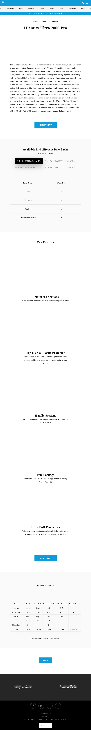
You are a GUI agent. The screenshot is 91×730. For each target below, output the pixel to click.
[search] (83, 2)
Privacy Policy (45, 716)
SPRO (18, 8)
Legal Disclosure (45, 713)
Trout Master (7, 8)
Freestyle (49, 8)
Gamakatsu (28, 8)
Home (35, 21)
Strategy (39, 8)
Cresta (58, 8)
